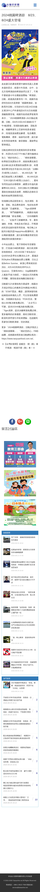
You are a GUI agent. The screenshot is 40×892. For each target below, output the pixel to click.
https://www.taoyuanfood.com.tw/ (17, 338)
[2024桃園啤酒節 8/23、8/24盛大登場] (12, 422)
